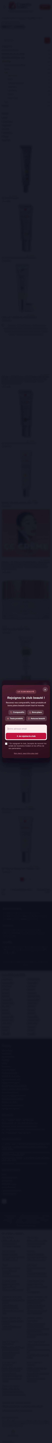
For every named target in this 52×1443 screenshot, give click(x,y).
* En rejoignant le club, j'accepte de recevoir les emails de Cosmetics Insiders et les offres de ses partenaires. (27, 745)
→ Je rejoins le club (26, 736)
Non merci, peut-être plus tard (26, 753)
